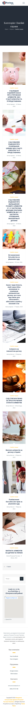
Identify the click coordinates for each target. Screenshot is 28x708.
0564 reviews (14, 673)
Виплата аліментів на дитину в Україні (14, 451)
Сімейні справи (14, 88)
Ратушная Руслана (15, 556)
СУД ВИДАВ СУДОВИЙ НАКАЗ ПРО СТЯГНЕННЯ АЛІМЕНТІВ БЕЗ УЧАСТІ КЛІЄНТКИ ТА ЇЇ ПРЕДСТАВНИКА (14, 96)
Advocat (12, 354)
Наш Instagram (14, 659)
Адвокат (12, 104)
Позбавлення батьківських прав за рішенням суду (14, 501)
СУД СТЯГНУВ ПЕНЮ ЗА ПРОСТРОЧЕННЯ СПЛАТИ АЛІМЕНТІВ (14, 400)
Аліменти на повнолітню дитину (14, 350)
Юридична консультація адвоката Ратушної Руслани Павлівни (13, 699)
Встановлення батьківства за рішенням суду (14, 257)
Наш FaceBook (14, 656)
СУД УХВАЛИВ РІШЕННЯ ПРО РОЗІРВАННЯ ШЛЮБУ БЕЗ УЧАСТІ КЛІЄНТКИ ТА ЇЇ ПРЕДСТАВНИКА (14, 147)
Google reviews (14, 671)
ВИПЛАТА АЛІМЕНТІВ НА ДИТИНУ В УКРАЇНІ (14, 552)
